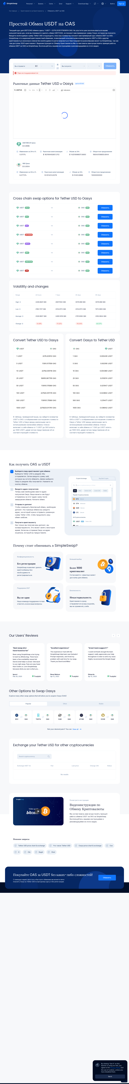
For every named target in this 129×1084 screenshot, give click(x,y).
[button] (36, 478)
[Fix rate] (57, 64)
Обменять (107, 878)
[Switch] (57, 68)
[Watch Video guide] (38, 811)
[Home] (13, 3)
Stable (101, 704)
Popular (28, 704)
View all (75, 729)
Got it (110, 1076)
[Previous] (113, 635)
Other (65, 704)
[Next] (118, 635)
